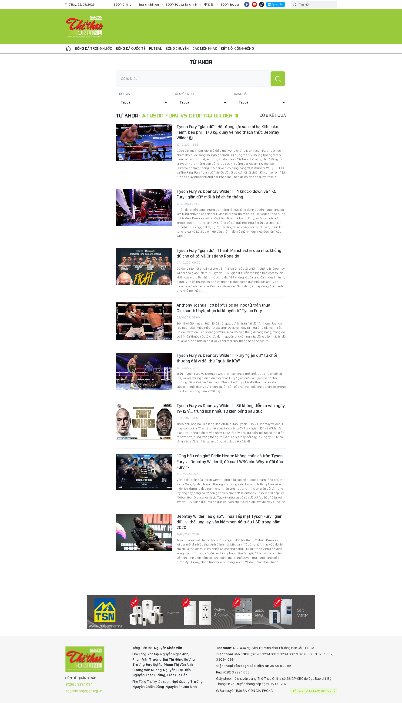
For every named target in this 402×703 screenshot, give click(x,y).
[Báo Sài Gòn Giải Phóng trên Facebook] (247, 4)
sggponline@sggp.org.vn (84, 691)
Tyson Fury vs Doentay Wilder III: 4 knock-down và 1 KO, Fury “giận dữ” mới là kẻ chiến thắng (227, 194)
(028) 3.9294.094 (79, 684)
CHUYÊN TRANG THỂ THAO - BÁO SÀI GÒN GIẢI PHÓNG (84, 26)
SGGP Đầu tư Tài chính (181, 4)
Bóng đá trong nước (93, 48)
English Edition (148, 4)
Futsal (155, 48)
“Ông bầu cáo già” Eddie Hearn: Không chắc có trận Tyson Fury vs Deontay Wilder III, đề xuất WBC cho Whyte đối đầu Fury (230, 461)
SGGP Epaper (230, 4)
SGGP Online (122, 4)
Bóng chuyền (177, 48)
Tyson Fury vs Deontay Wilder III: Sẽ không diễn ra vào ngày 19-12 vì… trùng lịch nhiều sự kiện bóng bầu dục (231, 408)
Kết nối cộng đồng (237, 48)
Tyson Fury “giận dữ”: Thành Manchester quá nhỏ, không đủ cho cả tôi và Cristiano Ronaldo (229, 253)
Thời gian (123, 94)
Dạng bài (240, 94)
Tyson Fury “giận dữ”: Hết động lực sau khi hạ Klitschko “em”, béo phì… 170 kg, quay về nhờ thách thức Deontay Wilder (228, 132)
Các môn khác (204, 48)
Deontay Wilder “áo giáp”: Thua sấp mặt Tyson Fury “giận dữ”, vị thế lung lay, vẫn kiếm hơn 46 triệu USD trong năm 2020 (229, 522)
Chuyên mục (184, 94)
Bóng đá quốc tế (130, 48)
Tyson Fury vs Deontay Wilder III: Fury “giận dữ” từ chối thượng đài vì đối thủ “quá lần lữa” (227, 358)
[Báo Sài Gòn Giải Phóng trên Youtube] (254, 4)
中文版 (209, 4)
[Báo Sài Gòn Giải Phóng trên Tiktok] (262, 4)
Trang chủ (68, 48)
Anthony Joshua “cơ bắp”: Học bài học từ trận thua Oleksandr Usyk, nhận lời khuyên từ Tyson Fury (223, 308)
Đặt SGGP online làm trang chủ (314, 690)
